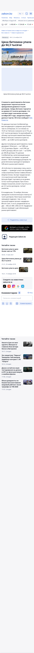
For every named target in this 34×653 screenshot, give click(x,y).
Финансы (17, 18)
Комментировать (25, 303)
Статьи (23, 18)
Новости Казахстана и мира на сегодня (14, 30)
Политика (5, 18)
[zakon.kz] (7, 14)
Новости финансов (17, 33)
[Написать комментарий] (17, 298)
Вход (30, 293)
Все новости (5, 33)
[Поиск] (26, 13)
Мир (10, 18)
